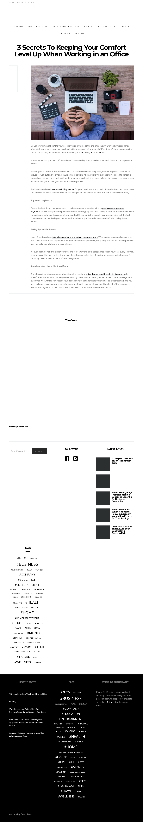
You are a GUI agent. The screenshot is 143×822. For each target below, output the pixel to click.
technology (23, 651)
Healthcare (22, 607)
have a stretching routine (62, 189)
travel (24, 656)
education (28, 579)
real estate (34, 642)
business (28, 564)
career (40, 570)
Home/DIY (65, 34)
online (18, 638)
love (37, 628)
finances (16, 593)
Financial (28, 593)
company (28, 574)
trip (35, 657)
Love (78, 27)
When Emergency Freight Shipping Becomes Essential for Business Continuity (122, 497)
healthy (36, 608)
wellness (23, 662)
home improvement (27, 618)
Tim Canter (71, 320)
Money (54, 27)
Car (30, 570)
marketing (19, 633)
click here (110, 702)
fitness (40, 593)
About (20, 2)
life (28, 627)
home (28, 612)
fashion (26, 590)
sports (27, 647)
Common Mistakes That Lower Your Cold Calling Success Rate (122, 530)
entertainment (28, 584)
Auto (63, 27)
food (15, 597)
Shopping (19, 27)
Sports (107, 27)
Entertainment (121, 27)
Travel (30, 27)
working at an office (91, 152)
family (15, 589)
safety (15, 647)
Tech (70, 27)
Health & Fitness (92, 27)
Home (11, 2)
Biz (47, 27)
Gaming (18, 603)
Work (38, 662)
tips (37, 651)
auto (22, 558)
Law (29, 623)
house (18, 623)
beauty (34, 558)
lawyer (39, 623)
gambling (27, 597)
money (35, 633)
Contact (29, 2)
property (19, 642)
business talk (17, 570)
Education (78, 34)
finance (39, 589)
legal (18, 628)
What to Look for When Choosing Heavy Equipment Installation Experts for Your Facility (122, 514)
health (34, 602)
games (39, 597)
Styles (39, 27)
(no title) (12, 701)
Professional (34, 638)
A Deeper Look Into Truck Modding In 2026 (122, 460)
